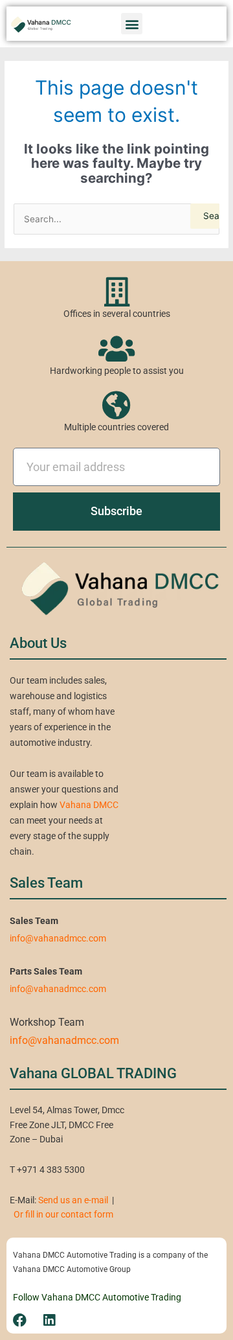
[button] (131, 23)
